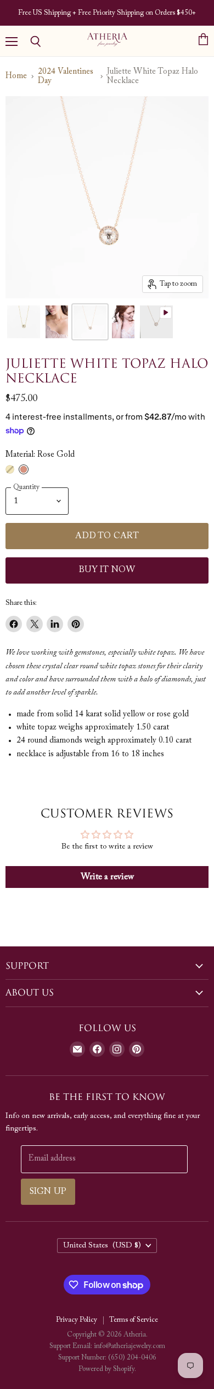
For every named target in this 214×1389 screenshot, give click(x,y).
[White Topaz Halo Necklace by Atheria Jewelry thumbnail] (23, 321)
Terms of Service (133, 1319)
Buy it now (107, 570)
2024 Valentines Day (65, 76)
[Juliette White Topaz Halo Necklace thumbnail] (156, 321)
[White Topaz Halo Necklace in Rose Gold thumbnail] (56, 321)
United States (102, 1246)
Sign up (48, 1191)
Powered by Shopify (106, 1369)
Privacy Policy (76, 1319)
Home (16, 76)
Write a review (107, 877)
